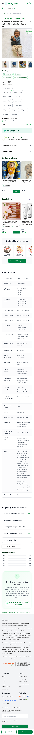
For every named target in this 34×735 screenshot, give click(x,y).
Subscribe (15, 726)
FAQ (20, 686)
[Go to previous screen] (3, 4)
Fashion (17, 18)
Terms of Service (23, 676)
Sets (23, 18)
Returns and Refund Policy (25, 684)
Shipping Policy (23, 681)
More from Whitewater (9, 612)
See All (30, 199)
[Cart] (30, 3)
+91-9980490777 (9, 696)
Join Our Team (5, 689)
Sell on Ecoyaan (6, 686)
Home (3, 676)
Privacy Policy (22, 679)
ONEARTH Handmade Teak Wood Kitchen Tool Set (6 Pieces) (10, 223)
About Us (4, 681)
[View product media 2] (14, 64)
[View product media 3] (22, 64)
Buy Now (25, 732)
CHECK (29, 124)
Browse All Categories (17, 261)
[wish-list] (19, 163)
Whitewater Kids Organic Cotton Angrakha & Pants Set (10, 181)
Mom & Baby (9, 18)
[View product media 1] (5, 64)
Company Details (6, 704)
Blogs (3, 679)
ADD (16, 191)
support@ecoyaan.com (10, 700)
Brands (3, 684)
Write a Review (11, 546)
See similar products (23, 612)
